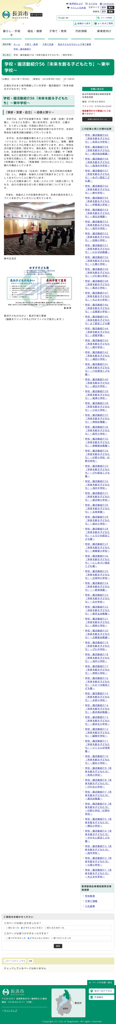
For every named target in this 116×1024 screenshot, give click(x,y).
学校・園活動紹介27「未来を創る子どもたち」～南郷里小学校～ (97, 547)
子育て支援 (47, 44)
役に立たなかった (56, 928)
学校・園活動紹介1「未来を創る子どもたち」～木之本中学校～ (98, 873)
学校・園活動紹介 (22, 49)
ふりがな (93, 4)
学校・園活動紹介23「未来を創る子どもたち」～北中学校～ (97, 598)
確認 (58, 946)
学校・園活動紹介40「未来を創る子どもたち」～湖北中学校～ (97, 382)
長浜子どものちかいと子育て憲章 (74, 44)
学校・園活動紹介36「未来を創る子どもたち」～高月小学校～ (97, 430)
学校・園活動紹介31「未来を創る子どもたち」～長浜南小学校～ (97, 496)
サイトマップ (10, 1011)
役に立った (13, 928)
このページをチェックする (15, 961)
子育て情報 (91, 901)
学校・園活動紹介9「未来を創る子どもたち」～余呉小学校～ (98, 771)
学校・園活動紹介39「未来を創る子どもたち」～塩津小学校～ (97, 394)
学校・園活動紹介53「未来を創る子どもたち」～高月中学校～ (97, 225)
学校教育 (90, 896)
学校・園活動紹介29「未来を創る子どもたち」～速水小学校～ (97, 520)
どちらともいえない (33, 928)
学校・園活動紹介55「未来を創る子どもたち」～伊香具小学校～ (97, 201)
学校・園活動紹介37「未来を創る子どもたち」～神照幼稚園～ (97, 418)
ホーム (17, 44)
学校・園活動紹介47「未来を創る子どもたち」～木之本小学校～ (97, 296)
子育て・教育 (31, 44)
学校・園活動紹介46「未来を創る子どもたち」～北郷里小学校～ (97, 308)
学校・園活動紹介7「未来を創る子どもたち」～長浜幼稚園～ (98, 795)
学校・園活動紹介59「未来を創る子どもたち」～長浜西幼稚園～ (97, 150)
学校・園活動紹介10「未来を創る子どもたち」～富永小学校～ (97, 759)
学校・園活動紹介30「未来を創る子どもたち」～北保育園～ (97, 508)
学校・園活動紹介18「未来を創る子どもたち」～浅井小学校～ (97, 657)
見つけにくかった (62, 938)
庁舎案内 (98, 997)
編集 (30, 961)
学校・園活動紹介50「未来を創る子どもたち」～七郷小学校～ (97, 260)
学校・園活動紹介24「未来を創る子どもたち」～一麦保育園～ (97, 586)
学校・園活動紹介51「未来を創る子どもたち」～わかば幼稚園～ (97, 248)
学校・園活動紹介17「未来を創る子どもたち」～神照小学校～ (97, 669)
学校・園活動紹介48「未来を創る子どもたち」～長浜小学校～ (97, 284)
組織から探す (84, 23)
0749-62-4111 (16, 1002)
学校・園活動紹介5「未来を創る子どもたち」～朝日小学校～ (98, 822)
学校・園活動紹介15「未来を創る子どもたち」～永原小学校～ (97, 696)
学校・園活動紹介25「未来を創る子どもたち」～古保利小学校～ (97, 574)
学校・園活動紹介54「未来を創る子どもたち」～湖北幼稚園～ (97, 213)
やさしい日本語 (78, 8)
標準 (104, 7)
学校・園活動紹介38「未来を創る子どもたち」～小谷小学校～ (97, 406)
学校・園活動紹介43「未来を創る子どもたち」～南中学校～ (97, 343)
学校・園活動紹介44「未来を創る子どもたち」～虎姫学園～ (97, 331)
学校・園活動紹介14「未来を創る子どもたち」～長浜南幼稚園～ (97, 708)
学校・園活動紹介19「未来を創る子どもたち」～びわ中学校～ (97, 645)
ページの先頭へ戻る (102, 983)
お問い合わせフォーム (97, 119)
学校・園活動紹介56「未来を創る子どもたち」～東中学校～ (97, 189)
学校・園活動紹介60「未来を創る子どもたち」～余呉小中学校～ (97, 138)
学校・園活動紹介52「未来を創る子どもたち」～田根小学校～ (97, 236)
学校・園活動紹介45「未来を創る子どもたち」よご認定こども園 (97, 320)
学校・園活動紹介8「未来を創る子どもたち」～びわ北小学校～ (98, 783)
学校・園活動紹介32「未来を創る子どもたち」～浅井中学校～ (97, 484)
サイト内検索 (106, 18)
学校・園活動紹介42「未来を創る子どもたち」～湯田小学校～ (97, 355)
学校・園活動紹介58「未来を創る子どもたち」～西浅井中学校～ (97, 162)
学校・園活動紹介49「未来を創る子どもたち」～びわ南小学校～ (97, 272)
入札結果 (90, 906)
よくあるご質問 (105, 23)
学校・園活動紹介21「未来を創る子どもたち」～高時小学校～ (97, 622)
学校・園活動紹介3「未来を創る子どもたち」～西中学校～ (98, 849)
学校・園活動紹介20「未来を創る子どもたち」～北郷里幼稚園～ (97, 634)
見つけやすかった (17, 938)
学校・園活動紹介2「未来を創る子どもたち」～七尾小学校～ (98, 861)
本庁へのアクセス (103, 991)
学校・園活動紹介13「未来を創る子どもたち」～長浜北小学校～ (97, 720)
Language (108, 4)
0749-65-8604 (96, 102)
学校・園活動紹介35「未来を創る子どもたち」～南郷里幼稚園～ (97, 442)
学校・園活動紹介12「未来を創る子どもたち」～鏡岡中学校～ (97, 732)
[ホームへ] (15, 18)
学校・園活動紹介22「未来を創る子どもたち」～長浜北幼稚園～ (97, 610)
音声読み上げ (76, 4)
